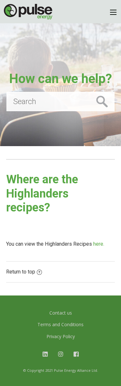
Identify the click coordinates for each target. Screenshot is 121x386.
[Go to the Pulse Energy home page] (28, 11)
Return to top (20, 272)
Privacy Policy (60, 336)
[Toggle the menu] (113, 12)
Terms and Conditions (60, 324)
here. (98, 244)
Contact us (60, 313)
